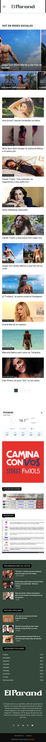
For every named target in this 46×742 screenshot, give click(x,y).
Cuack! (17, 599)
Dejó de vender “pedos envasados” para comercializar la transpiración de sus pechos (28, 595)
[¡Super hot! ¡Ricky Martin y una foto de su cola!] (23, 253)
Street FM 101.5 (19, 736)
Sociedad (18, 640)
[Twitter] (32, 725)
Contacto (28, 736)
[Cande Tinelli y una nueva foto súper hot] (23, 225)
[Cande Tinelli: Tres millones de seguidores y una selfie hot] (23, 166)
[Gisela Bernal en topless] (23, 312)
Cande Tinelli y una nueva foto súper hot (22, 238)
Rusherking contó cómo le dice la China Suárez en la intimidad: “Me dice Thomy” (29, 584)
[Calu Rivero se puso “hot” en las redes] (23, 368)
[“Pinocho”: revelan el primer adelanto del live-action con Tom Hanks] (8, 574)
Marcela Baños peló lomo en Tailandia (21, 352)
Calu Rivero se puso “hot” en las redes (20, 380)
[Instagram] (18, 725)
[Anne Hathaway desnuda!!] (23, 197)
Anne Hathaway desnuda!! (15, 210)
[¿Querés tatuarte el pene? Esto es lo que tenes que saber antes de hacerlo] (8, 639)
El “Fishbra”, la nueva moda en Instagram (22, 296)
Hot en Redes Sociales (8, 61)
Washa (32, 739)
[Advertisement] (23, 16)
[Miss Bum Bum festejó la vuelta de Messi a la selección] (23, 136)
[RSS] (27, 725)
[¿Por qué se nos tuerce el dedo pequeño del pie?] (8, 618)
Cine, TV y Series (20, 575)
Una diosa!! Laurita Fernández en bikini (21, 120)
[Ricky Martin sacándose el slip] (18, 85)
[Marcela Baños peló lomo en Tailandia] (23, 340)
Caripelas (18, 588)
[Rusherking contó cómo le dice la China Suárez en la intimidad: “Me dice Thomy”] (8, 584)
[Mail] (23, 725)
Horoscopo (40, 552)
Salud (17, 620)
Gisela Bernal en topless (14, 324)
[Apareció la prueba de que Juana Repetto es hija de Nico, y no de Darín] (8, 629)
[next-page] (29, 390)
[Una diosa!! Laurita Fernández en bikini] (23, 108)
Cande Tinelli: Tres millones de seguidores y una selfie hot (17, 180)
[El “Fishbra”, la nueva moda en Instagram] (23, 284)
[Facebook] (13, 725)
